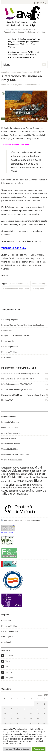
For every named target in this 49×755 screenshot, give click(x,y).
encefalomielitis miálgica (36, 476)
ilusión (17, 484)
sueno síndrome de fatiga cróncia (16, 288)
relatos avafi (38, 487)
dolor (31, 473)
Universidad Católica (9, 449)
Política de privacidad (9, 346)
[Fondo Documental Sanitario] (9, 552)
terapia (24, 493)
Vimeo (6, 666)
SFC (19, 490)
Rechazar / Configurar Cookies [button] (17, 749)
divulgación (21, 473)
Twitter (6, 661)
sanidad (13, 490)
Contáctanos (6, 620)
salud (4, 490)
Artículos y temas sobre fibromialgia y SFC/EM (21, 72)
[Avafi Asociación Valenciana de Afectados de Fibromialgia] (24, 18)
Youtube (7, 672)
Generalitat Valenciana (10, 427)
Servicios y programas (10, 319)
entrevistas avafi (9, 481)
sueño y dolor (38, 288)
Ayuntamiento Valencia (10, 433)
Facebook (7, 655)
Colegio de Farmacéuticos (11, 459)
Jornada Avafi (29, 485)
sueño (25, 490)
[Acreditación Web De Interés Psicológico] (7, 540)
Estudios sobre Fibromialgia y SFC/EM (16, 389)
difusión (11, 473)
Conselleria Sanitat (8, 438)
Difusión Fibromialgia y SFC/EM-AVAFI (16, 384)
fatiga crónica (26, 481)
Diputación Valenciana (10, 422)
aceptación (6, 467)
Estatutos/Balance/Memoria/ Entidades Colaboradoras (22, 325)
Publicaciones (6, 330)
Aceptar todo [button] (39, 749)
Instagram (9, 677)
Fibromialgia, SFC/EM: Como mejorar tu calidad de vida (23, 395)
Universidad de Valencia (10, 443)
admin (3, 84)
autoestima (25, 467)
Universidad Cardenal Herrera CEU (15, 454)
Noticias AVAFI (7, 400)
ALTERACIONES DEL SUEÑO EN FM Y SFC (22, 241)
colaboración (35, 470)
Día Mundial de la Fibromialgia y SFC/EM (17, 378)
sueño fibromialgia (39, 283)
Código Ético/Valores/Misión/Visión (15, 335)
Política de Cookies (9, 352)
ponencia (12, 487)
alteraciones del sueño (19, 283)
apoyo (16, 467)
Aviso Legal (6, 357)
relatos (27, 487)
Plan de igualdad (7, 341)
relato (20, 487)
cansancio (23, 470)
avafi (34, 467)
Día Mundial (15, 476)
